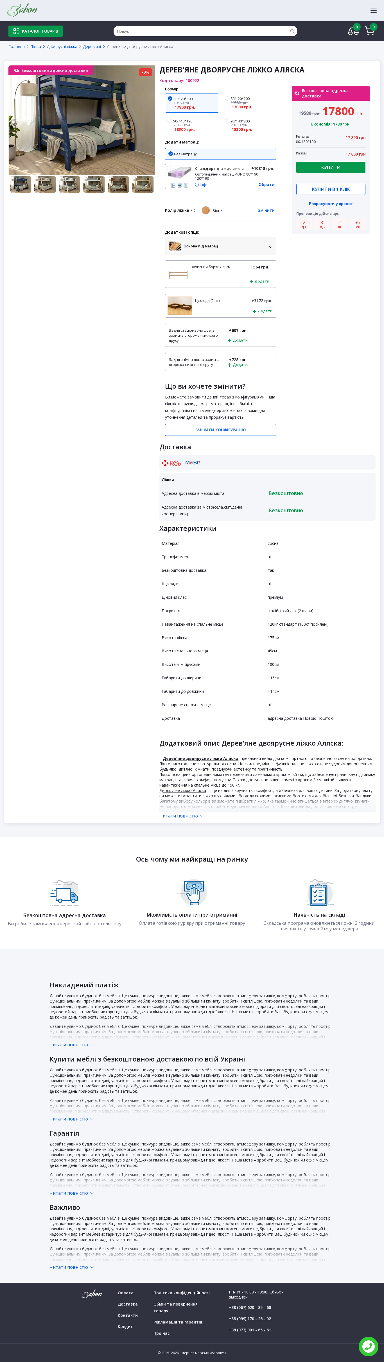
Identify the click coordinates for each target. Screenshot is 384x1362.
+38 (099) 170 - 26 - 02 (250, 1318)
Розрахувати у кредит (331, 203)
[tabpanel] (81, 120)
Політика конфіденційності (181, 1292)
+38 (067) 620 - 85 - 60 (250, 1307)
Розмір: (172, 89)
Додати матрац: (182, 142)
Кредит (125, 1326)
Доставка (128, 1304)
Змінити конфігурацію (220, 429)
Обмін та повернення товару (175, 1307)
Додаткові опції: (182, 232)
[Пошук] (292, 31)
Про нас (161, 1333)
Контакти (128, 1315)
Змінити (266, 210)
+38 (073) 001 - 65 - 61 (250, 1330)
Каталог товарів (40, 31)
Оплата (126, 1292)
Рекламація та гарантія (177, 1322)
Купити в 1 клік (331, 189)
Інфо (204, 184)
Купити (330, 167)
